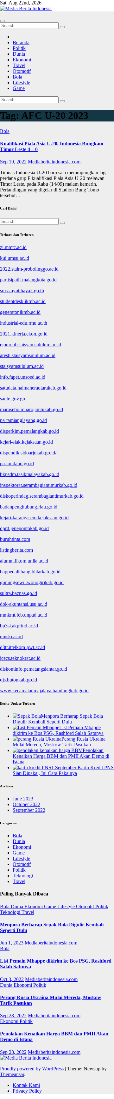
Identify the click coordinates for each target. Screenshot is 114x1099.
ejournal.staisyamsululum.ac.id (30, 344)
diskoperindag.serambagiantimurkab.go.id (42, 496)
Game (19, 88)
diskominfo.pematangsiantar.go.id (33, 669)
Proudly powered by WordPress (32, 1068)
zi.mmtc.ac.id (13, 247)
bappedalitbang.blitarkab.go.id (30, 571)
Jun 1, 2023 (11, 942)
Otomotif (22, 71)
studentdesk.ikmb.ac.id (23, 301)
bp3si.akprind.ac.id (19, 625)
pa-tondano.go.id (17, 463)
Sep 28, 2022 (13, 1015)
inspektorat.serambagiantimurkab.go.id (38, 485)
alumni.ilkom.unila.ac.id (24, 560)
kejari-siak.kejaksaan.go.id (26, 442)
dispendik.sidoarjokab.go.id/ (28, 452)
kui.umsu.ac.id (14, 258)
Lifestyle (21, 82)
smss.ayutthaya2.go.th (22, 290)
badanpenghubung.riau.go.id (28, 506)
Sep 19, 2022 (13, 161)
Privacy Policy (27, 1091)
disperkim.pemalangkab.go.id (29, 431)
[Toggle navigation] (2, 21)
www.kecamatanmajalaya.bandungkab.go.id (44, 690)
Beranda (21, 42)
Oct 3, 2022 (12, 979)
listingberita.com (16, 550)
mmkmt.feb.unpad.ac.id (23, 615)
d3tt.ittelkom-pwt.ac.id (22, 647)
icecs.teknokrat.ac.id (20, 658)
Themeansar (12, 1074)
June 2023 (23, 798)
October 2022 (26, 804)
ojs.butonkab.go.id (18, 679)
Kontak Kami (26, 1085)
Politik (19, 48)
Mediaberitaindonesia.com (54, 161)
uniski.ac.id (11, 636)
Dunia (19, 54)
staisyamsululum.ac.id (22, 366)
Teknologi (23, 875)
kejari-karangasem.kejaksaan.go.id (34, 517)
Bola (17, 76)
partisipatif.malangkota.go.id (28, 279)
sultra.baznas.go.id (18, 593)
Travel (19, 65)
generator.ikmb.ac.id (20, 312)
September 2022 (29, 810)
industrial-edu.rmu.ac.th (23, 323)
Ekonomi (22, 59)
